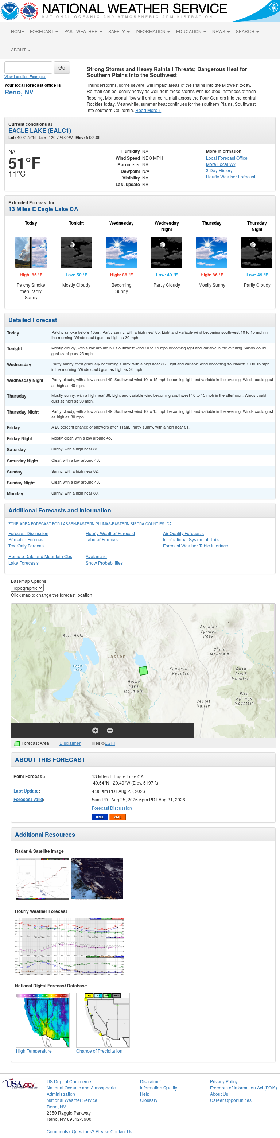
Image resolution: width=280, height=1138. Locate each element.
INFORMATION (151, 31)
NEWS (219, 31)
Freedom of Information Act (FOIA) (243, 1087)
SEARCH (246, 31)
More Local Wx (221, 164)
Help (144, 1094)
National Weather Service (72, 1100)
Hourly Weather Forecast (110, 533)
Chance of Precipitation (99, 1051)
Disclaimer (70, 743)
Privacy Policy (224, 1081)
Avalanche (96, 556)
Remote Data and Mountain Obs (40, 556)
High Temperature (34, 1051)
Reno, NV (19, 92)
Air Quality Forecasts (183, 533)
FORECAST (42, 31)
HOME (17, 31)
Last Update (26, 790)
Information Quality (158, 1087)
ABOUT (19, 49)
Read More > (148, 110)
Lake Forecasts (23, 563)
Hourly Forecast (230, 176)
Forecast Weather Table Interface (195, 545)
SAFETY (117, 31)
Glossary (149, 1100)
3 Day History (219, 170)
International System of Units (191, 539)
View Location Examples (25, 76)
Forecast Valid (28, 799)
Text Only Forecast (26, 545)
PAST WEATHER (81, 31)
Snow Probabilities (104, 563)
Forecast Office (227, 158)
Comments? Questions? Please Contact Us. (90, 1131)
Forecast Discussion (28, 533)
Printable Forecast (26, 539)
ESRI (110, 743)
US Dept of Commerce (69, 1081)
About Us (219, 1094)
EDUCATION (189, 31)
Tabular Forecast (102, 539)
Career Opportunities (231, 1100)
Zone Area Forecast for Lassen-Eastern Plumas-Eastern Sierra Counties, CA (90, 523)
